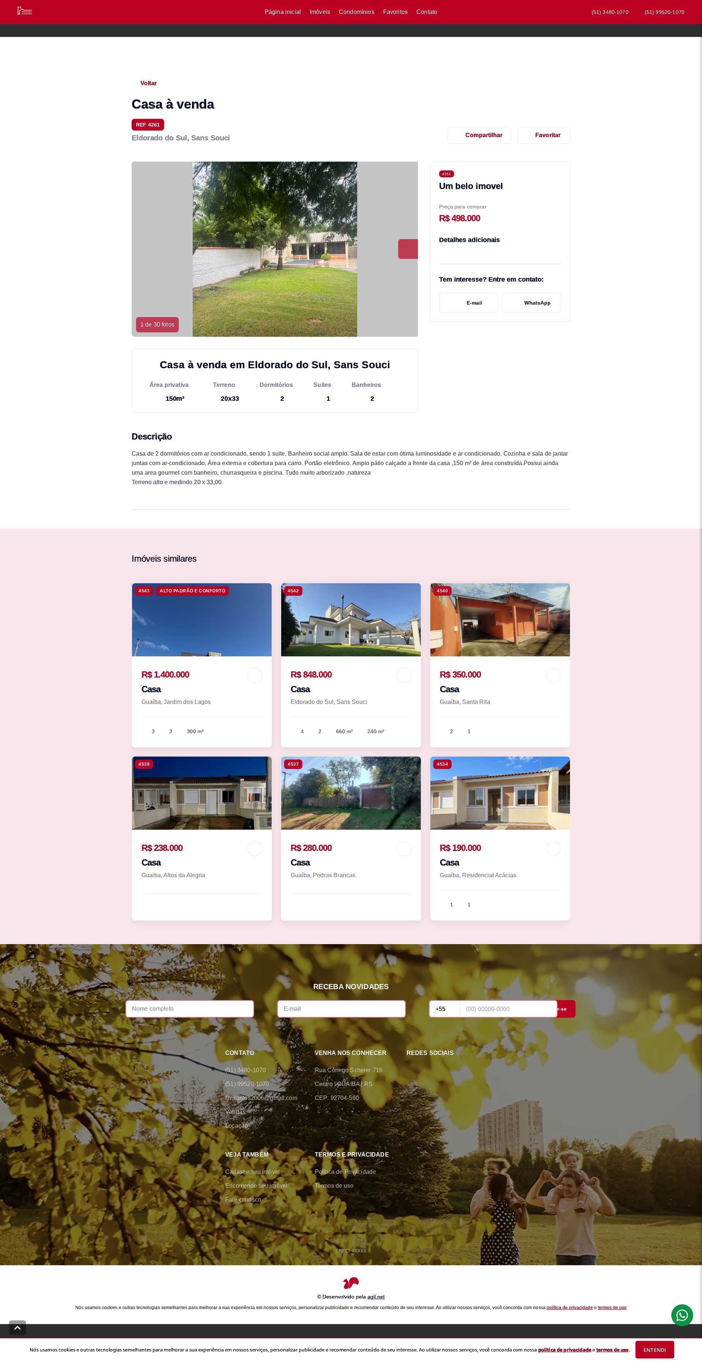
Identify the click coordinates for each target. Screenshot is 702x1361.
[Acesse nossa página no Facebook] (411, 1070)
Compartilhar (483, 135)
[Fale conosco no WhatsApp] (431, 1070)
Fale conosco (243, 1199)
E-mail (474, 303)
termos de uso (612, 1307)
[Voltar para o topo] (17, 1327)
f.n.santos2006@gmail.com (261, 1098)
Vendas (235, 1112)
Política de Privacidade (345, 1172)
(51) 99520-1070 (664, 12)
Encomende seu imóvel (256, 1186)
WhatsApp (537, 303)
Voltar (148, 83)
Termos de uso (334, 1186)
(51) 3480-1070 (610, 12)
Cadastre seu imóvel (252, 1172)
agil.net (376, 1296)
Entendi (655, 1349)
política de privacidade (570, 1307)
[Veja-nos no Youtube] (472, 1070)
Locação (236, 1126)
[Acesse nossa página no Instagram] (452, 1070)
